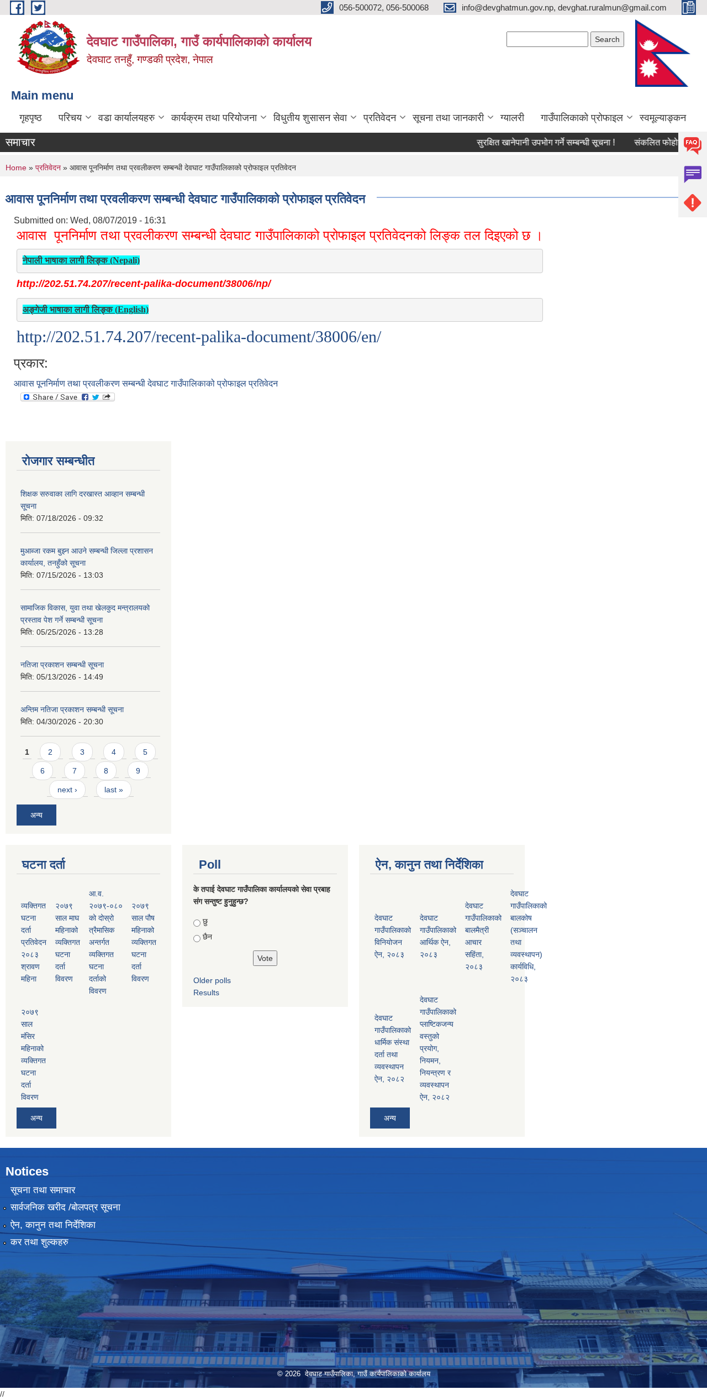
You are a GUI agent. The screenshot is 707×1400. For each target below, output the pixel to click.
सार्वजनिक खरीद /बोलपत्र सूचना (65, 1207)
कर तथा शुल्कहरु (39, 1242)
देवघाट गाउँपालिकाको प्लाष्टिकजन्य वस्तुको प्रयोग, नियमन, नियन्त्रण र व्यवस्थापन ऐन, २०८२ (438, 1048)
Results (206, 992)
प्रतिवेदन (379, 117)
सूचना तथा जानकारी (448, 117)
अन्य (36, 815)
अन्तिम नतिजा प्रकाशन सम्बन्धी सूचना (72, 709)
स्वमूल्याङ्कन (663, 117)
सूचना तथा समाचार (42, 1190)
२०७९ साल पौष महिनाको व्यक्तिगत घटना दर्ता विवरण (143, 942)
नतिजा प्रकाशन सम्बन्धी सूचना (62, 664)
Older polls (212, 980)
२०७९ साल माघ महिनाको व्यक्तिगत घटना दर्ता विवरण (67, 942)
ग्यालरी (512, 117)
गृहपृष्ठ (30, 117)
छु (205, 921)
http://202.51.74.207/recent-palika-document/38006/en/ (199, 336)
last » (113, 789)
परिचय (70, 117)
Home (16, 167)
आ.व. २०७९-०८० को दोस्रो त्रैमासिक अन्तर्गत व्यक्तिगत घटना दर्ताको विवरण (106, 942)
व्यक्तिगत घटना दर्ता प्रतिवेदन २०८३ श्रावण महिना (33, 942)
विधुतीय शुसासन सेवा (310, 117)
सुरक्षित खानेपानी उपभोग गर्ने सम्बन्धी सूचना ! (529, 142)
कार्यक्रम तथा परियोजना (214, 117)
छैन (207, 936)
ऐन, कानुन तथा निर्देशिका (53, 1225)
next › (67, 789)
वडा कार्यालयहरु (126, 117)
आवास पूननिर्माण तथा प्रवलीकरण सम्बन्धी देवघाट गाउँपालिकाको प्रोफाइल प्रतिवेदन (146, 383)
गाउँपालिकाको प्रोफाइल (582, 117)
